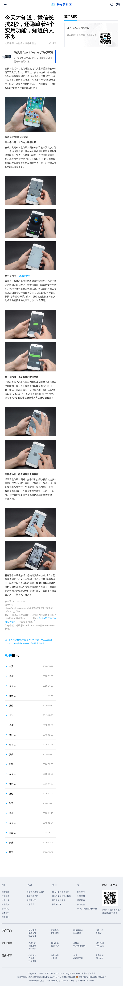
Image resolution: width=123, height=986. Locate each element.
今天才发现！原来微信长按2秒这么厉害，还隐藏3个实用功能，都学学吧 (12, 666)
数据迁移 (32, 961)
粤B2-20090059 (69, 976)
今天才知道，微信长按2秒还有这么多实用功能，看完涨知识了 (12, 822)
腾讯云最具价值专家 (60, 891)
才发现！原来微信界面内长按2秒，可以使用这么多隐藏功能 (12, 715)
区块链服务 (78, 930)
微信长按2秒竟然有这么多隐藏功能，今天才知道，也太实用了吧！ (12, 705)
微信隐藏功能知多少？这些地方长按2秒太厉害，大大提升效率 (12, 754)
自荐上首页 (31, 900)
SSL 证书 (100, 945)
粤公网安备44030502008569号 (92, 976)
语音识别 (32, 948)
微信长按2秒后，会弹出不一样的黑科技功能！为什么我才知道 (12, 793)
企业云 (76, 942)
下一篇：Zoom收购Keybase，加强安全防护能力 (25, 643)
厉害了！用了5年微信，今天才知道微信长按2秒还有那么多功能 (12, 764)
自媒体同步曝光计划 (35, 891)
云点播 (31, 958)
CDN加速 (100, 942)
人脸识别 (32, 942)
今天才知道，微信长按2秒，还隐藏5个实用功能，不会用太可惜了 (12, 773)
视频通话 (32, 945)
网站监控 (99, 958)
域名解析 (77, 933)
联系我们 (81, 900)
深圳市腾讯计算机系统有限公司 (30, 976)
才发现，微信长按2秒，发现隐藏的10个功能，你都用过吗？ (12, 832)
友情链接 (81, 904)
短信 (75, 955)
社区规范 (81, 891)
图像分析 (55, 945)
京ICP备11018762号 (85, 980)
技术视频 (5, 904)
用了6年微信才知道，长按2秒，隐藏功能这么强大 (12, 852)
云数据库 (55, 933)
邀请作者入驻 (32, 896)
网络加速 (32, 933)
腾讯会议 (55, 942)
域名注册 (32, 930)
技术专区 (5, 916)
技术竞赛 (30, 904)
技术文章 (5, 891)
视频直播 (32, 935)
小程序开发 (78, 958)
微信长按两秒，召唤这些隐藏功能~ (12, 783)
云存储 (99, 933)
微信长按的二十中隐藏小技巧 (12, 813)
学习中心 (5, 908)
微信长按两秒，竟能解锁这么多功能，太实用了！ (12, 695)
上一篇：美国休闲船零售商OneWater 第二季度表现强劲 (29, 639)
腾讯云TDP (57, 904)
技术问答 (5, 896)
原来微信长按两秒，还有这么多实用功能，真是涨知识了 (12, 842)
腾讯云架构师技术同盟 (61, 896)
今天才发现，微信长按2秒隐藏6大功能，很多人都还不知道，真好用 (12, 685)
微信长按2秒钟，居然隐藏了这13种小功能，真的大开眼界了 (12, 676)
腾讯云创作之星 (58, 900)
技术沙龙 (5, 900)
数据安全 (32, 955)
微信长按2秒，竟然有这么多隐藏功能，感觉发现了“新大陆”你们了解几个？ (12, 734)
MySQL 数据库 (79, 945)
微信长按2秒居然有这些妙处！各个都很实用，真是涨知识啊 (12, 725)
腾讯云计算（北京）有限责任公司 (43, 980)
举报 (54, 43)
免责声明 (81, 896)
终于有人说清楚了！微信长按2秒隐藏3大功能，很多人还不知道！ (12, 803)
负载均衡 (55, 955)
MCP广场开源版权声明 (87, 908)
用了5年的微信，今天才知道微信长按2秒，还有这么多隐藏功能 (12, 744)
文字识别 (99, 955)
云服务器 (55, 930)
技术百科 (5, 912)
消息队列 (99, 930)
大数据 (54, 958)
